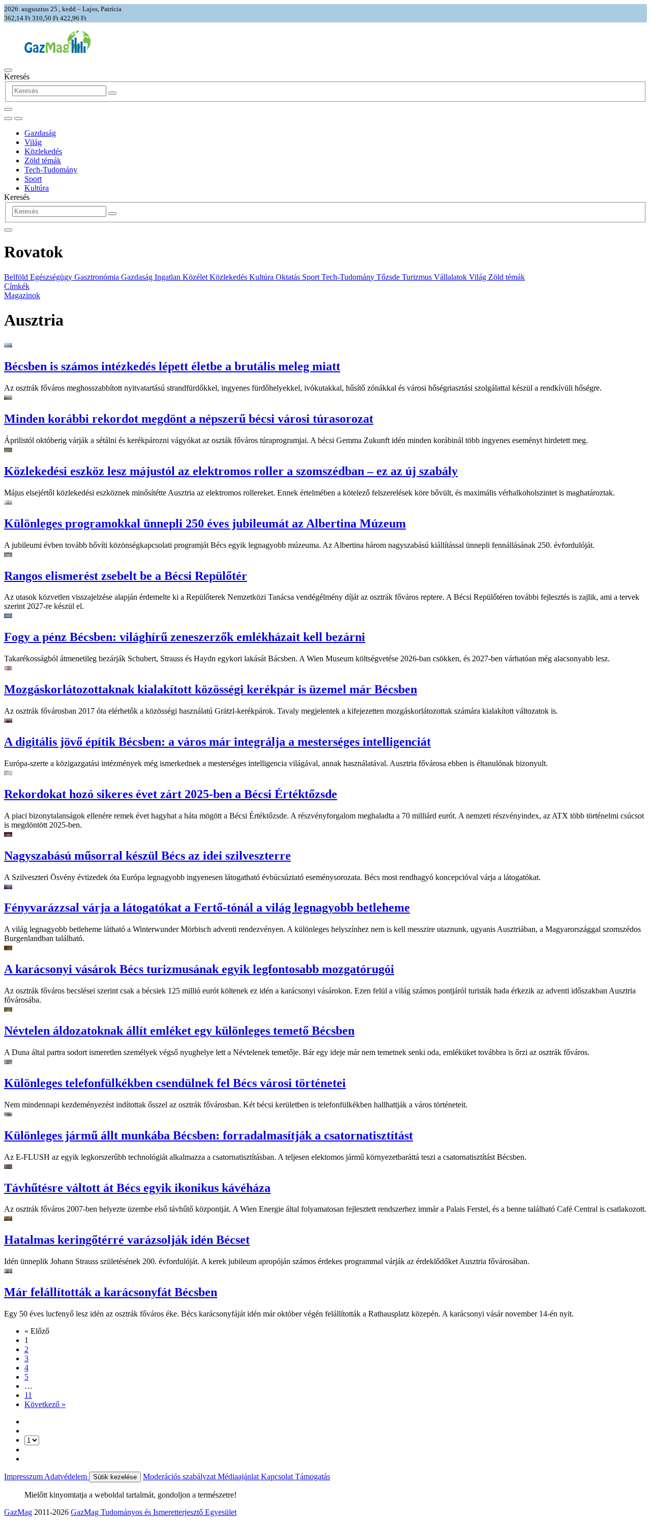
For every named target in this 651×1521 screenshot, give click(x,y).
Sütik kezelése (115, 1477)
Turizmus (418, 277)
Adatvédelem (66, 1476)
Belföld (17, 277)
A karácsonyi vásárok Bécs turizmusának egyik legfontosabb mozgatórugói (199, 969)
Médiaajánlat (239, 1476)
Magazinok (22, 295)
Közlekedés (43, 151)
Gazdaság (40, 133)
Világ (33, 142)
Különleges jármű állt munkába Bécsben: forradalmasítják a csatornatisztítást (208, 1135)
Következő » (45, 1404)
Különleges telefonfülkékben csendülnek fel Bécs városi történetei (175, 1083)
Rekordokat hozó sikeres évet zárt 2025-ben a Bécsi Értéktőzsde (170, 794)
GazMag (18, 1512)
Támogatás (312, 1476)
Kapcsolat (278, 1476)
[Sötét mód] (8, 118)
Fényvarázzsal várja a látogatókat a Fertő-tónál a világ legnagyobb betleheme (207, 907)
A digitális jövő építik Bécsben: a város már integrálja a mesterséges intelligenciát (217, 741)
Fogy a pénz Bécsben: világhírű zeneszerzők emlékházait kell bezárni (184, 636)
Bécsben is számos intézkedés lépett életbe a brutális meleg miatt (172, 366)
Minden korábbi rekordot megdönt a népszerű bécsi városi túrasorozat (188, 418)
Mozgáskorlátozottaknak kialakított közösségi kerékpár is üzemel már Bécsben (210, 689)
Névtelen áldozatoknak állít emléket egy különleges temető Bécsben (179, 1030)
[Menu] (8, 70)
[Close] (8, 229)
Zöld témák (42, 160)
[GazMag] (57, 50)
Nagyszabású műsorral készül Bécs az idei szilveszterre (147, 855)
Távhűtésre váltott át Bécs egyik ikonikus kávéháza (137, 1187)
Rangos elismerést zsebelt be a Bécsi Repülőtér (125, 575)
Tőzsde (389, 277)
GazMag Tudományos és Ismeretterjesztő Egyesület (153, 1512)
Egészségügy (52, 277)
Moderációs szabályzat (180, 1476)
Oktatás (289, 277)
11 (28, 1395)
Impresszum (24, 1476)
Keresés (16, 76)
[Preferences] (8, 109)
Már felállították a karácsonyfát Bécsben (110, 1292)
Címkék (16, 286)
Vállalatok (451, 277)
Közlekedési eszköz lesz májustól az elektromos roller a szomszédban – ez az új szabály (231, 471)
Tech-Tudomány (50, 169)
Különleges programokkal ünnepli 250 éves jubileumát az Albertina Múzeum (205, 523)
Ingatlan (169, 277)
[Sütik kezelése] (18, 118)
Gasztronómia (97, 277)
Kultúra (36, 188)
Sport (33, 178)
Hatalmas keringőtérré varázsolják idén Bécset (127, 1239)
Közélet (196, 277)
